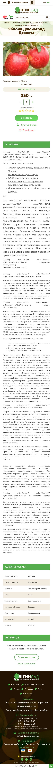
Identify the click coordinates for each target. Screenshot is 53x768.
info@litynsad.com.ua (28, 736)
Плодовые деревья (30, 23)
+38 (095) (24, 766)
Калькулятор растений (32, 2)
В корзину (26, 118)
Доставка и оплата (35, 685)
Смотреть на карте (26, 747)
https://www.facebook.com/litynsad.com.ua (22, 759)
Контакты (28, 694)
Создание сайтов (30, 756)
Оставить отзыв (26, 657)
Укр (44, 2)
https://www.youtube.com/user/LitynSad (31, 759)
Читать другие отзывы (26, 663)
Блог (40, 689)
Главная (7, 23)
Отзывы (29, 689)
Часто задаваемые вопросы (20, 702)
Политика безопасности (19, 710)
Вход (14, 2)
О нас (16, 689)
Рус (48, 2)
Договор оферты (26, 706)
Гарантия (43, 702)
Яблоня (44, 23)
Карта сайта (41, 710)
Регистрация (22, 2)
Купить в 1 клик (28, 125)
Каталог (16, 23)
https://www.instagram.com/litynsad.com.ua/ (26, 759)
